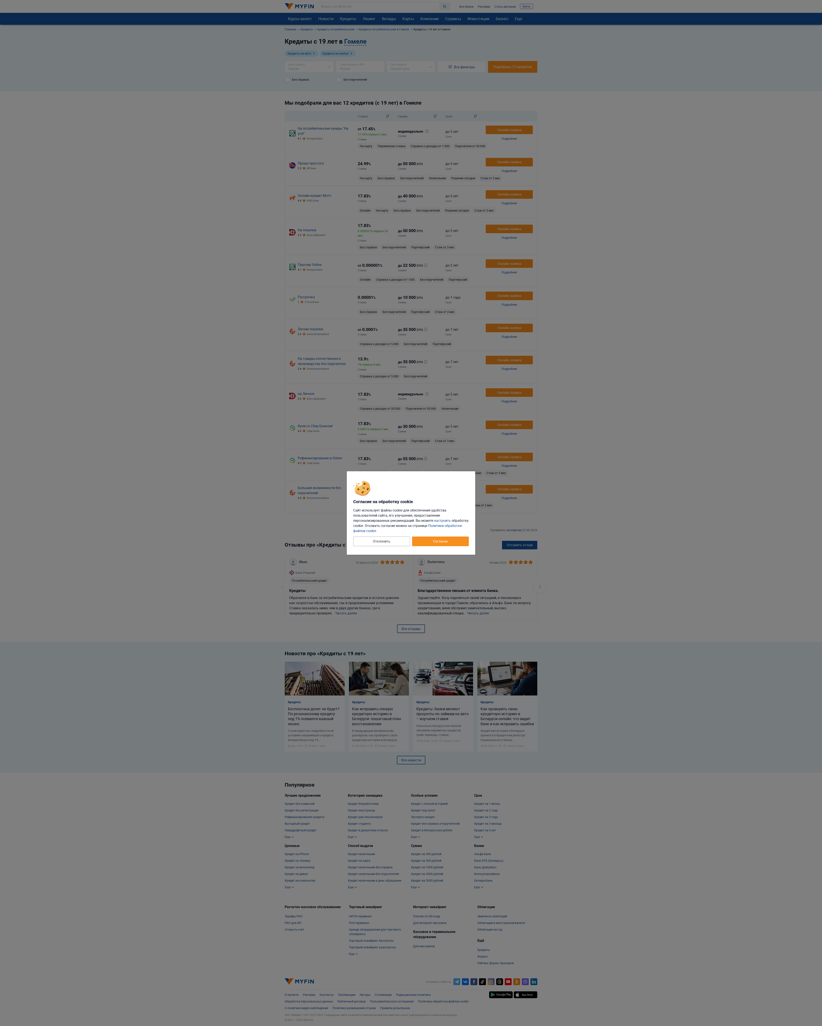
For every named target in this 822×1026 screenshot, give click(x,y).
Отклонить (381, 541)
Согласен (440, 541)
